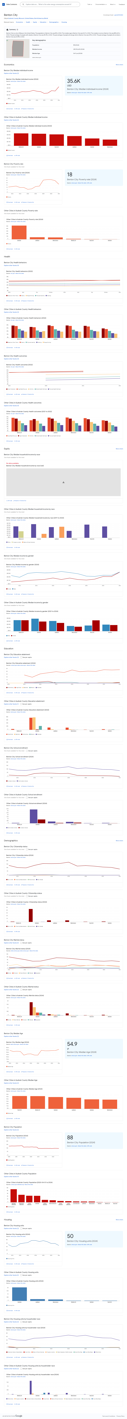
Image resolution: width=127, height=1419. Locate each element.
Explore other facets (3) (11, 943)
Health (28, 22)
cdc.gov (12, 273)
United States (29, 18)
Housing (64, 22)
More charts (119, 64)
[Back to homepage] (3, 4)
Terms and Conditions (108, 1416)
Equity (35, 22)
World (46, 18)
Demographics (54, 22)
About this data (21, 81)
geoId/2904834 (118, 15)
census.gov (13, 81)
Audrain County (13, 18)
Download (10, 108)
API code (18, 108)
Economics (19, 22)
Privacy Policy (120, 1416)
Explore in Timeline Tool (28, 108)
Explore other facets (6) (11, 1130)
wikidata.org (20, 1184)
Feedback (122, 4)
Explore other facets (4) (11, 265)
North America (39, 18)
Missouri (21, 18)
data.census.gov (21, 665)
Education (43, 22)
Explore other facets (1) (11, 704)
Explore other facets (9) (11, 1176)
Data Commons (11, 4)
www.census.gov (36, 57)
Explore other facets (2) (11, 73)
